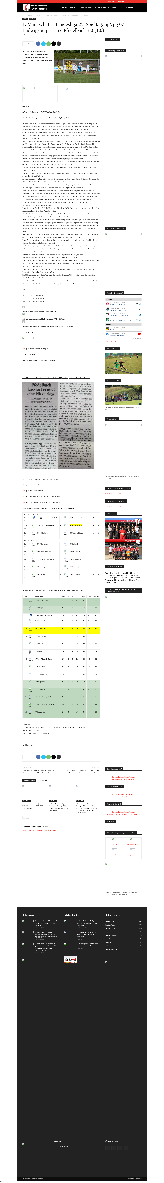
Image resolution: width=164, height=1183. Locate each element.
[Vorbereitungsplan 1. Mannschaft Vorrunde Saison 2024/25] (69, 946)
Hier (23, 349)
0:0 (137, 304)
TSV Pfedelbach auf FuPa (112, 341)
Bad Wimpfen (113, 305)
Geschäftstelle (102, 7)
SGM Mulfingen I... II (125, 321)
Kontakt (129, 7)
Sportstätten (86, 7)
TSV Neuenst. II (114, 329)
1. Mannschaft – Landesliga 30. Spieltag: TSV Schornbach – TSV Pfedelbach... (87, 934)
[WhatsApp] (48, 43)
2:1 (137, 320)
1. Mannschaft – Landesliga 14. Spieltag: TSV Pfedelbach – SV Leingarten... (87, 923)
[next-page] (27, 817)
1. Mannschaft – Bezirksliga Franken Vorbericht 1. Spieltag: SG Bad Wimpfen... (47, 923)
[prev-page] (23, 817)
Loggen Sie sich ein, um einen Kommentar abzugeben (39, 830)
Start (23, 15)
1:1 (137, 314)
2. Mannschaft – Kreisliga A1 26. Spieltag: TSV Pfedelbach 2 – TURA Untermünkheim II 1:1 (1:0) (82, 772)
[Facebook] (129, 1)
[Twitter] (136, 1)
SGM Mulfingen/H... (123, 315)
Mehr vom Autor (43, 780)
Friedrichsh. (113, 335)
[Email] (53, 43)
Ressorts (73, 7)
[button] (139, 8)
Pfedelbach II (122, 310)
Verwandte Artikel (29, 780)
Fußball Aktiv (38, 15)
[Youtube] (140, 1)
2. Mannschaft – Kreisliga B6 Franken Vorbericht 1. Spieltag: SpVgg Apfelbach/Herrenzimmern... (46, 934)
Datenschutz (110, 1)
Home (64, 7)
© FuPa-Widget (137, 338)
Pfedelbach (122, 305)
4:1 (140, 309)
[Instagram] (132, 1)
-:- (140, 328)
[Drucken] (59, 43)
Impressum (120, 1)
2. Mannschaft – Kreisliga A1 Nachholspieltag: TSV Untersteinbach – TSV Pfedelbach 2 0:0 (40, 772)
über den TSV (117, 7)
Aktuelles (29, 15)
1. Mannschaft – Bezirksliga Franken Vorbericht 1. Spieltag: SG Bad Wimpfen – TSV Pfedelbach (34, 806)
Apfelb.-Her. (113, 310)
